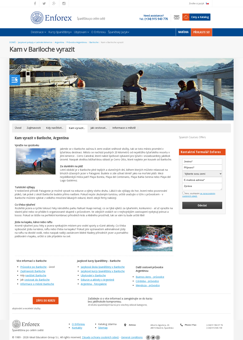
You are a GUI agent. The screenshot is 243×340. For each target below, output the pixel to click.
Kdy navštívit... (54, 127)
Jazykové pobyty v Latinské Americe (35, 42)
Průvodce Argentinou (77, 42)
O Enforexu (98, 32)
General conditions (132, 337)
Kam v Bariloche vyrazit (112, 42)
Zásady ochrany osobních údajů (100, 337)
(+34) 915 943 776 (156, 18)
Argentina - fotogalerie (94, 284)
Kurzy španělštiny (59, 32)
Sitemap (103, 327)
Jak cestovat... (99, 127)
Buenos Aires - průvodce (150, 276)
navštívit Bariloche (35, 275)
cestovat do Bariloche (37, 279)
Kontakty (77, 327)
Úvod (18, 127)
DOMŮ (12, 42)
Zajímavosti (34, 127)
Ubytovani (80, 32)
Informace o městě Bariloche (37, 284)
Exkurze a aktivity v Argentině (97, 279)
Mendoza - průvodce (148, 285)
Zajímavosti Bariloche (32, 271)
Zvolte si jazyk (196, 3)
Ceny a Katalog (200, 17)
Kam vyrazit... (77, 128)
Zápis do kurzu (45, 300)
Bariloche (94, 42)
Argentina (59, 42)
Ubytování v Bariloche (93, 275)
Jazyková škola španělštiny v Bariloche (103, 267)
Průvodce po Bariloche (33, 267)
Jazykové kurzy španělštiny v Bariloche (103, 271)
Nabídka (183, 32)
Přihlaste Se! (201, 32)
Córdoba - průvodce (147, 281)
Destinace (37, 32)
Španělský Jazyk (117, 32)
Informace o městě (124, 127)
